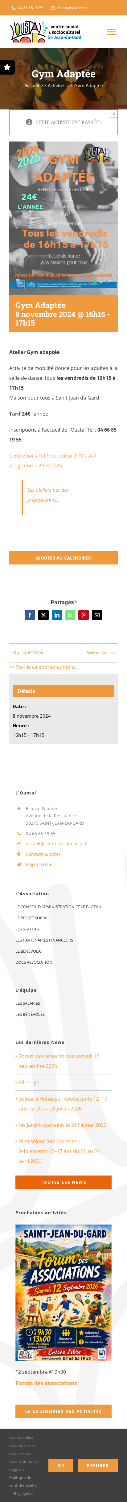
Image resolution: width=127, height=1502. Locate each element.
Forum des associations (46, 1383)
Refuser (98, 1465)
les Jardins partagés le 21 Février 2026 (62, 1125)
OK (60, 1465)
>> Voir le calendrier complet (42, 666)
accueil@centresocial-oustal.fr (57, 844)
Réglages (22, 1493)
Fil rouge (29, 1082)
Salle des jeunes (101, 652)
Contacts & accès (43, 854)
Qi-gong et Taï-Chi (27, 652)
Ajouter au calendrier (63, 557)
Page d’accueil (40, 864)
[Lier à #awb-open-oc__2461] (7, 67)
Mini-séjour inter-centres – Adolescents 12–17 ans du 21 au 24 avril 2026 (59, 1151)
